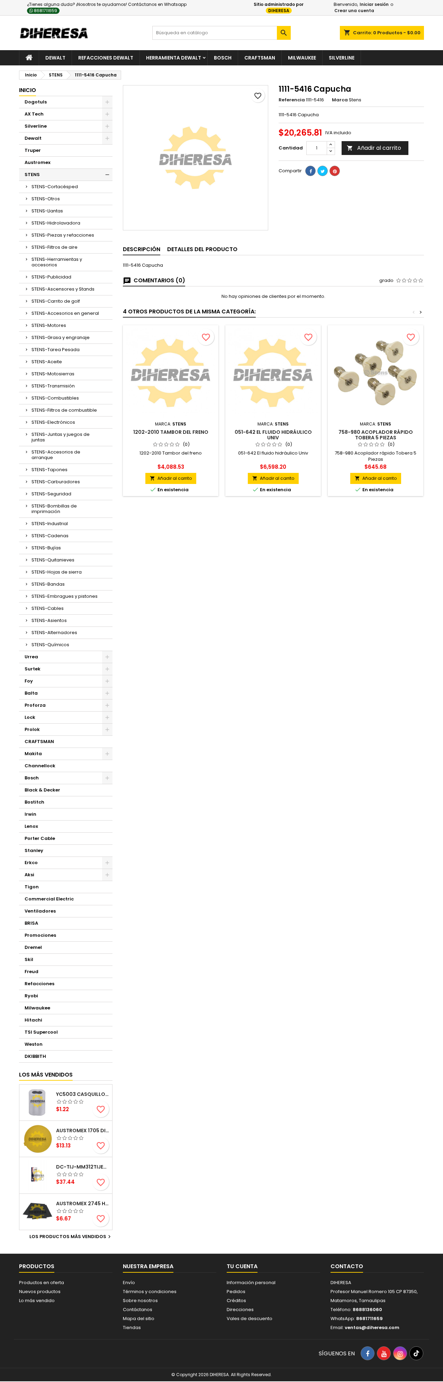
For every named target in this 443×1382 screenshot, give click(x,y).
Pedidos (236, 1291)
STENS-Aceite (46, 361)
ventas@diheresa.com (372, 1327)
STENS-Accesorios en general (65, 313)
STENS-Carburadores (55, 481)
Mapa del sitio (138, 1318)
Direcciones (240, 1309)
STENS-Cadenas (50, 535)
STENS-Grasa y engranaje (60, 337)
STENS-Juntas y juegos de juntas (60, 437)
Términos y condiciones (150, 1291)
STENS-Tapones (49, 469)
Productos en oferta (41, 1282)
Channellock (40, 765)
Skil (29, 959)
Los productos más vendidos (70, 1237)
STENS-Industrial (49, 523)
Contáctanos (137, 1309)
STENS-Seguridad (51, 494)
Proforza (35, 705)
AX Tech (34, 114)
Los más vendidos (46, 1075)
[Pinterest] (335, 171)
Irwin (30, 814)
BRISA (31, 923)
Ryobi (31, 995)
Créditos (236, 1300)
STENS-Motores (48, 325)
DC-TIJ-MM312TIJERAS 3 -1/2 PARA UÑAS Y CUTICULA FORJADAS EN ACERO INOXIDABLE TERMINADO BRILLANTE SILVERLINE (82, 1167)
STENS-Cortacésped (54, 186)
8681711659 (45, 10)
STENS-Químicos (50, 644)
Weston (34, 1044)
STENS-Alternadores (54, 632)
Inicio (27, 90)
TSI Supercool (41, 1032)
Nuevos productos (40, 1291)
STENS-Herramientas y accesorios (56, 262)
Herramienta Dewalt (173, 57)
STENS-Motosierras (52, 373)
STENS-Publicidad (51, 277)
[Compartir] (310, 171)
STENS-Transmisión (53, 386)
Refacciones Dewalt (105, 57)
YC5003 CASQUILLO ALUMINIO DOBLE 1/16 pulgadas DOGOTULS (82, 1094)
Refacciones (39, 983)
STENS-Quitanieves (52, 560)
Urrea (31, 656)
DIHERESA (278, 10)
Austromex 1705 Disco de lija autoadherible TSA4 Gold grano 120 (82, 1130)
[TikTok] (416, 1353)
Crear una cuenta (354, 10)
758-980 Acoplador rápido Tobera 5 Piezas (375, 435)
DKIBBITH (35, 1056)
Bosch (223, 57)
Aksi (29, 874)
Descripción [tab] (141, 249)
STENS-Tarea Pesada (55, 349)
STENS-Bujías (46, 547)
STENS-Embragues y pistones (64, 596)
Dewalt (55, 57)
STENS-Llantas (47, 211)
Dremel (33, 947)
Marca (340, 100)
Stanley (34, 850)
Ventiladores (40, 911)
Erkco (31, 862)
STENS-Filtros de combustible (64, 410)
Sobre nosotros (140, 1300)
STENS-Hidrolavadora (55, 223)
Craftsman (259, 57)
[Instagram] (400, 1353)
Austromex (38, 162)
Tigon (32, 887)
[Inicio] (29, 57)
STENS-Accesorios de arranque (55, 455)
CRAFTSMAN (39, 741)
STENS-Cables (47, 608)
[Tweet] (322, 171)
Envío (129, 1282)
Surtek (32, 669)
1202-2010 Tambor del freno (170, 432)
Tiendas (132, 1327)
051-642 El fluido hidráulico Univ (273, 435)
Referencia (292, 100)
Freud (31, 971)
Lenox (31, 826)
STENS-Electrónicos (53, 422)
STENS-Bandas (48, 584)
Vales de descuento (249, 1318)
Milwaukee (302, 57)
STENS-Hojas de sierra (56, 572)
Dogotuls (36, 102)
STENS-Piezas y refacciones (62, 235)
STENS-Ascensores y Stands (62, 289)
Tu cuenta (242, 1266)
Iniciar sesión (374, 4)
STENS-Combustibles (55, 398)
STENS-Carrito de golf (55, 301)
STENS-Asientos (49, 620)
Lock (30, 717)
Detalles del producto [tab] (202, 249)
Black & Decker (42, 790)
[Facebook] (367, 1353)
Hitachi (33, 1020)
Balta (31, 693)
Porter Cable (40, 838)
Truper (33, 150)
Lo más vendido (37, 1300)
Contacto (347, 1266)
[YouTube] (383, 1353)
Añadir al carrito (374, 148)
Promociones (40, 935)
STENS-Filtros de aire (54, 247)
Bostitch (34, 802)
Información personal (251, 1282)
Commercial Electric (49, 899)
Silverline (341, 57)
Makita (33, 753)
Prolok (32, 729)
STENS (32, 174)
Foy (29, 681)
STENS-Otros (45, 198)
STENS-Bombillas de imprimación (54, 509)
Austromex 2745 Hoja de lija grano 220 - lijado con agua (82, 1203)
